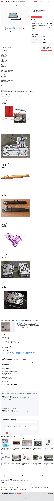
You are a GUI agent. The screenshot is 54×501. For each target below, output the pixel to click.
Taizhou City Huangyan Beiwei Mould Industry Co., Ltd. (40, 10)
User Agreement (31, 498)
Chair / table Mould (42, 475)
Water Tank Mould (40, 487)
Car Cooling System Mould (43, 472)
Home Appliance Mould (17, 353)
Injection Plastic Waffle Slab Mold (16, 463)
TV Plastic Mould (3, 475)
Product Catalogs (12, 471)
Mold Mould (17, 487)
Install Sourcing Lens (20, 493)
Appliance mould (29, 475)
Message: (4, 426)
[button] (44, 2)
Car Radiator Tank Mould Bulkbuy (22, 489)
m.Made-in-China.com (29, 496)
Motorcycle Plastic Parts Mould (44, 474)
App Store (2, 493)
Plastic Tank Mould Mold (4, 489)
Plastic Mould (17, 5)
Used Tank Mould (34, 487)
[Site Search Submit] (35, 1)
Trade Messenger (13, 493)
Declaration (35, 498)
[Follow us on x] (48, 493)
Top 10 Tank (10, 489)
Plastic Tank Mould (46, 487)
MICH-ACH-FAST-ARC (16, 472)
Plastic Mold (7, 352)
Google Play (7, 493)
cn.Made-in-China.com (34, 496)
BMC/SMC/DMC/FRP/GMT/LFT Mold (31, 472)
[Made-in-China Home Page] (5, 1)
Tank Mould (29, 487)
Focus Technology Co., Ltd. (21, 498)
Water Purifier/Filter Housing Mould (18, 475)
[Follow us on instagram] (49, 493)
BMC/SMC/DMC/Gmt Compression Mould (19, 352)
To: (4, 424)
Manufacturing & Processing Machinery (8, 5)
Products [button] (13, 1)
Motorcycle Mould (4, 353)
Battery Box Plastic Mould (30, 474)
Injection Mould (22, 353)
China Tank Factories (4, 487)
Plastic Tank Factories (23, 487)
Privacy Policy (39, 498)
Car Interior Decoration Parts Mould (18, 474)
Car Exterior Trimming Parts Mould (5, 474)
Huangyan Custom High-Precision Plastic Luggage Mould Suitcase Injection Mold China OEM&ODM (5, 449)
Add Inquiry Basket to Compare (15, 31)
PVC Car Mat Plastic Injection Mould (26, 448)
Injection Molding (27, 353)
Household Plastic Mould (10, 353)
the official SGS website (19, 320)
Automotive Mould (32, 352)
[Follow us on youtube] (50, 493)
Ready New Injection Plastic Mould (5, 472)
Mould (14, 5)
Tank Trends (15, 489)
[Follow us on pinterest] (51, 493)
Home (1, 5)
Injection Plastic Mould (23, 5)
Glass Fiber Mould (27, 352)
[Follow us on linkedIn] (52, 493)
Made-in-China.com (24, 496)
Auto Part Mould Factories (11, 487)
